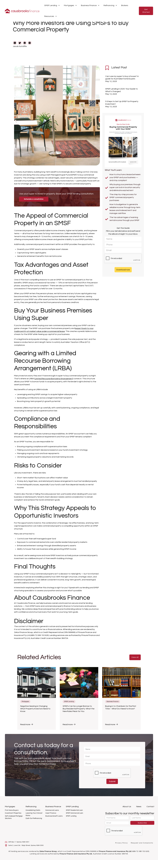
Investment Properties (13, 813)
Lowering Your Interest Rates (34, 814)
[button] (52, 5)
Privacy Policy (121, 843)
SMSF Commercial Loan (74, 813)
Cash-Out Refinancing (34, 818)
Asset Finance (50, 813)
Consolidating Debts (33, 810)
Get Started (146, 11)
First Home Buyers (12, 810)
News (138, 807)
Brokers (124, 5)
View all (135, 657)
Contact (150, 807)
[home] (22, 11)
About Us (127, 807)
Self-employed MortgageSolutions (14, 817)
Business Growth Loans (54, 816)
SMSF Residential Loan (74, 810)
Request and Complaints (142, 843)
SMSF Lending (71, 816)
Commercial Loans (52, 810)
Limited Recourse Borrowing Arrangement (54, 379)
